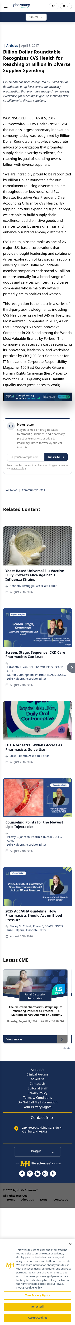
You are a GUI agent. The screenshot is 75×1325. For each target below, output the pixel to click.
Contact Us (38, 1084)
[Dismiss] (68, 397)
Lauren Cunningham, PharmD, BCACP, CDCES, (36, 675)
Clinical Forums (38, 1074)
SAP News (11, 490)
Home (11, 1199)
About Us (37, 1070)
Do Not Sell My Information (38, 1102)
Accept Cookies (37, 1317)
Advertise (37, 1079)
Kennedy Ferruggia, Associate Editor (33, 586)
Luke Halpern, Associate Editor (26, 678)
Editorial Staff (37, 1088)
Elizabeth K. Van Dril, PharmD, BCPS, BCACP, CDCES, (35, 669)
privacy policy (18, 468)
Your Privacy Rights (38, 1107)
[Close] (70, 1244)
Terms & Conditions (37, 1097)
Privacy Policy (37, 1093)
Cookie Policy (33, 1287)
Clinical (33, 17)
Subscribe (54, 457)
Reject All (37, 1306)
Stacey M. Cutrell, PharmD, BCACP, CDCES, (37, 926)
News (43, 1199)
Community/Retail (33, 490)
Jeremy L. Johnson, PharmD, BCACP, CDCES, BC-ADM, (37, 838)
